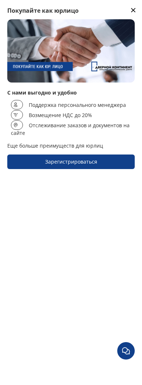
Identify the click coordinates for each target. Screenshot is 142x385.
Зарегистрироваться (71, 161)
